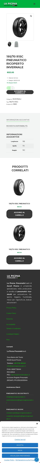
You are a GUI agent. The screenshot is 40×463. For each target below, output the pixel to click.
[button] (37, 424)
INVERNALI (17, 99)
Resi (8, 339)
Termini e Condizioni (13, 328)
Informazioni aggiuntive (18, 120)
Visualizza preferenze (20, 456)
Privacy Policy (11, 308)
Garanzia (9, 319)
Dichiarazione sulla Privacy (25, 460)
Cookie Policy (9, 460)
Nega (20, 450)
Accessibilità (10, 324)
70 (24, 146)
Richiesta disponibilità (16, 126)
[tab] (18, 120)
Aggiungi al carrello (20, 92)
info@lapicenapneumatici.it (16, 366)
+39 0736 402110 (20, 363)
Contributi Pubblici (12, 334)
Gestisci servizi (20, 439)
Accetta (20, 445)
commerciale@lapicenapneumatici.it (18, 413)
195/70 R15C (13, 102)
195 (24, 141)
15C (24, 150)
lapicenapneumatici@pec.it (20, 375)
